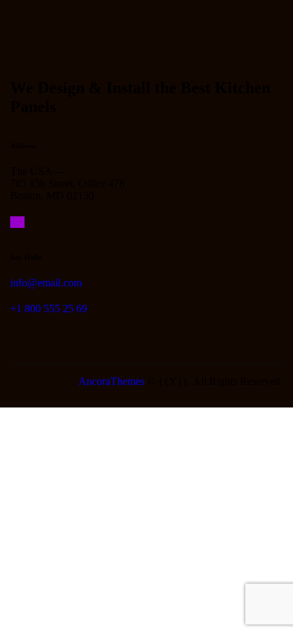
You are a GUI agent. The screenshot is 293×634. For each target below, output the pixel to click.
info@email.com (46, 282)
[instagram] (17, 222)
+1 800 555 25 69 (48, 308)
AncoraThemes (111, 381)
